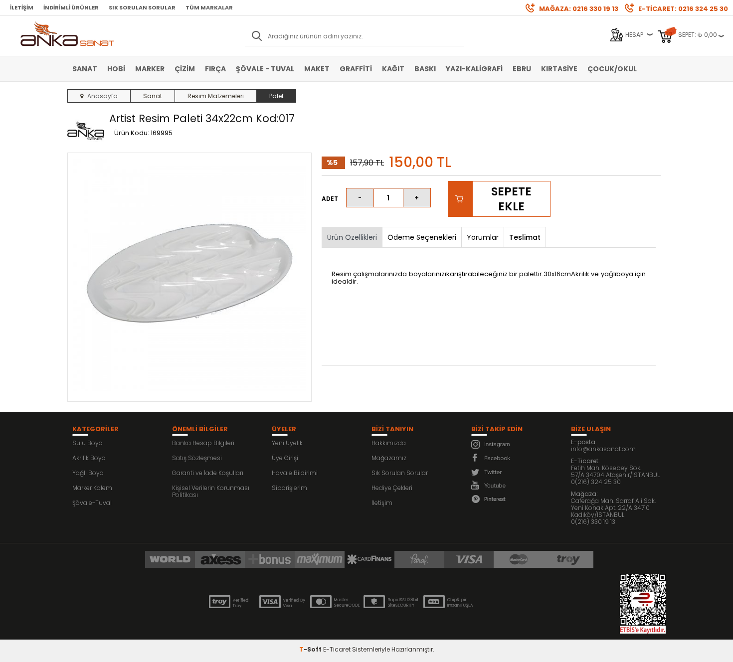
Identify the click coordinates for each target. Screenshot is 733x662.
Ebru (522, 69)
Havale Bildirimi (295, 473)
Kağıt (393, 69)
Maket (317, 69)
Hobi (116, 69)
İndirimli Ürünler (71, 7)
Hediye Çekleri (391, 488)
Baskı (425, 69)
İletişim (21, 7)
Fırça (215, 69)
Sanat (84, 69)
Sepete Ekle (511, 198)
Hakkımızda (388, 443)
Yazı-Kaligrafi (474, 69)
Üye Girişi (285, 458)
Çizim (185, 69)
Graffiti (356, 69)
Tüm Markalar (209, 7)
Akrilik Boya (89, 458)
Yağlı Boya (88, 473)
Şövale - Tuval (265, 69)
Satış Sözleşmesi (197, 458)
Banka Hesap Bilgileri (203, 443)
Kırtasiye (559, 69)
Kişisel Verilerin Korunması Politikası (210, 491)
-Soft (311, 649)
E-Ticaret (337, 649)
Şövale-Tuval (92, 502)
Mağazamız (388, 458)
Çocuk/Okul (612, 69)
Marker (150, 69)
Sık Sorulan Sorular (142, 7)
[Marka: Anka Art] (85, 131)
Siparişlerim (289, 488)
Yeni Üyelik (287, 443)
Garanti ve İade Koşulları (207, 473)
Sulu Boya (87, 443)
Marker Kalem (92, 488)
